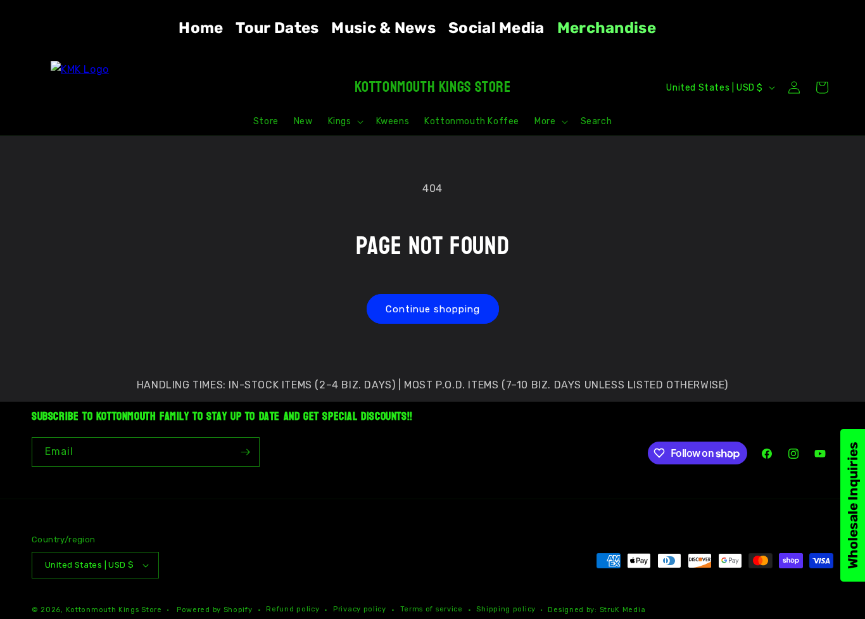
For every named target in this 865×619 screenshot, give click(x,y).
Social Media (496, 28)
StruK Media (623, 610)
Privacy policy (359, 609)
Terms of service (431, 609)
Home (201, 28)
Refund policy (292, 609)
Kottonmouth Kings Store (114, 610)
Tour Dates (277, 28)
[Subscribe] (245, 452)
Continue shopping (433, 309)
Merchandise (606, 28)
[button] (344, 121)
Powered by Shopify (215, 610)
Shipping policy (506, 609)
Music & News (383, 28)
